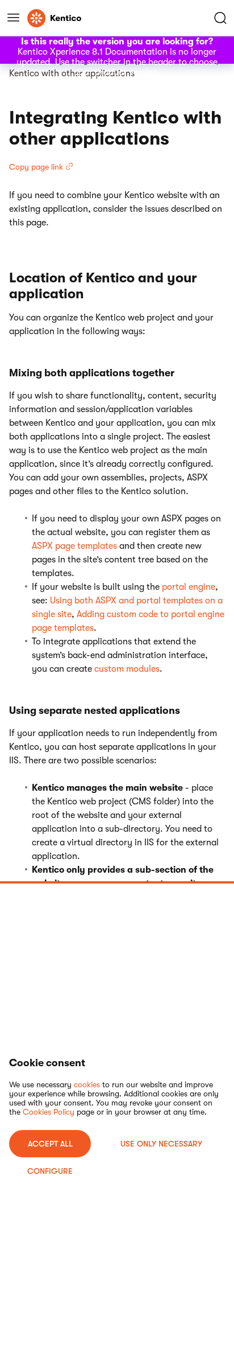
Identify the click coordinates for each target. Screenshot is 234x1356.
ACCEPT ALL (50, 1143)
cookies (87, 1084)
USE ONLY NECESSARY (161, 1143)
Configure (50, 1171)
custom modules (127, 669)
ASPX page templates (74, 546)
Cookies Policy (48, 1111)
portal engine (188, 587)
